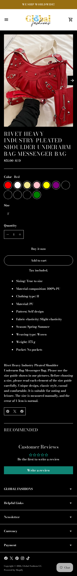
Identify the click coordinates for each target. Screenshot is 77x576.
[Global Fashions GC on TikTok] (28, 558)
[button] (72, 80)
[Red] (8, 185)
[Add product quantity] (19, 234)
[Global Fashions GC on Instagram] (22, 558)
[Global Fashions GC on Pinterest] (17, 558)
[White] (18, 185)
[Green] (37, 195)
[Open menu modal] (6, 19)
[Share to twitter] (14, 411)
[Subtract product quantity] (7, 234)
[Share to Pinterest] (7, 411)
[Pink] (37, 185)
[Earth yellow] (8, 195)
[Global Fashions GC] (38, 19)
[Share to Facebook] (21, 411)
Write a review (38, 470)
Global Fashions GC (32, 566)
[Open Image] (38, 80)
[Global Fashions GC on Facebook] (6, 558)
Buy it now (38, 248)
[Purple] (56, 185)
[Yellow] (46, 185)
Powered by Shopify (13, 569)
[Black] (18, 195)
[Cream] (66, 185)
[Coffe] (27, 195)
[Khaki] (27, 185)
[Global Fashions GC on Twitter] (11, 558)
